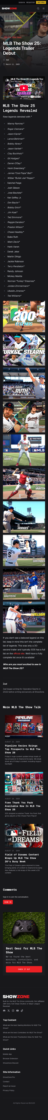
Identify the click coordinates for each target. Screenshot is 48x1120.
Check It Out (24, 969)
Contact (6, 1082)
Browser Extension (10, 1058)
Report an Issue (9, 1086)
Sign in (7, 902)
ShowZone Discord (10, 1063)
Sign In (22, 2)
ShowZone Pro (9, 1077)
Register (30, 2)
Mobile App (7, 1054)
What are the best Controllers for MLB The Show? (22, 1032)
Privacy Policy (8, 1090)
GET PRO (41, 2)
